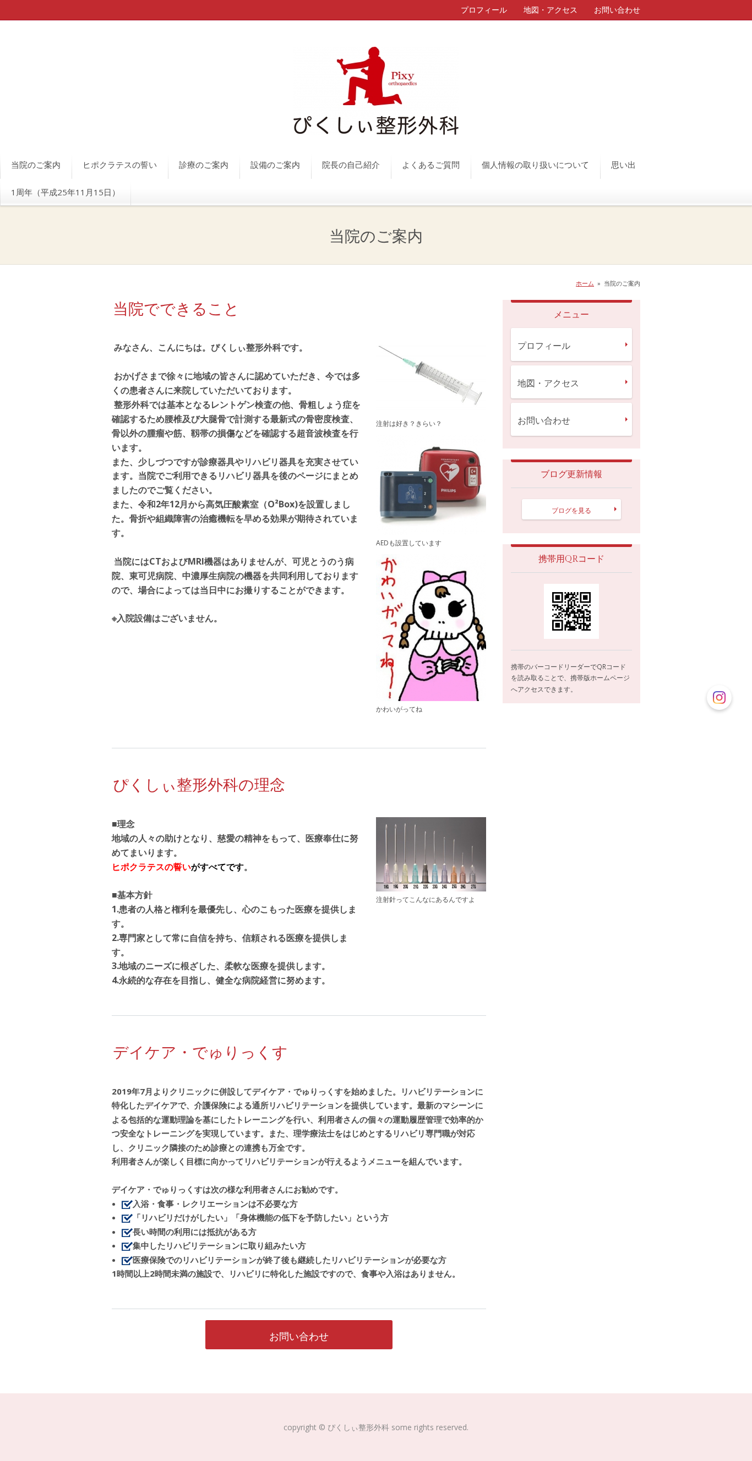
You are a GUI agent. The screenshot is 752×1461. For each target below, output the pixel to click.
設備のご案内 (275, 164)
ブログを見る (571, 510)
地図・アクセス (550, 9)
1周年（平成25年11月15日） (65, 192)
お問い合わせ (617, 9)
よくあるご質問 (431, 164)
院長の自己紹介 (351, 164)
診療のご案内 (203, 164)
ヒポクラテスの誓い (120, 164)
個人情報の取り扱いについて (535, 164)
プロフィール (484, 9)
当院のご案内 (36, 164)
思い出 (623, 164)
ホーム (585, 283)
